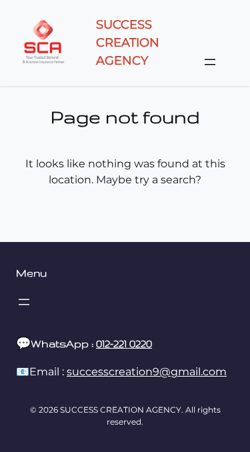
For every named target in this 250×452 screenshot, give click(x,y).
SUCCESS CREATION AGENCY (127, 42)
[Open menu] (210, 62)
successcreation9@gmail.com (147, 371)
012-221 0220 (124, 343)
